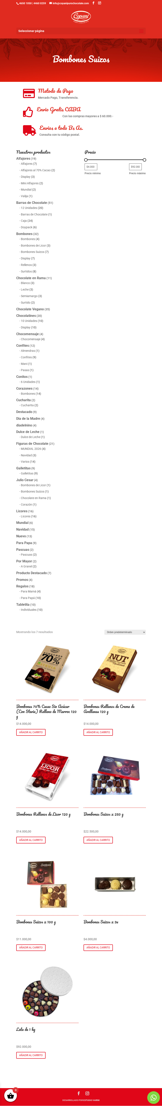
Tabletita (23, 605)
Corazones (24, 388)
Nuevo (21, 536)
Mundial (26, 189)
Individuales (28, 609)
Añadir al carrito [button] (31, 732)
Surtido (25, 302)
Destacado (24, 412)
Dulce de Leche (27, 432)
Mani (24, 363)
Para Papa (24, 543)
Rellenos (26, 265)
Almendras (28, 350)
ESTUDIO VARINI (91, 1100)
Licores (21, 511)
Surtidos (26, 271)
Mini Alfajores (30, 183)
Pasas (25, 370)
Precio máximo (137, 173)
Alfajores (23, 159)
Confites (22, 346)
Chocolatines (26, 316)
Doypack (26, 227)
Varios (25, 461)
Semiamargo (29, 296)
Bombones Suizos (32, 252)
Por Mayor (24, 561)
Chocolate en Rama (31, 278)
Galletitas (23, 468)
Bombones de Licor (33, 245)
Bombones (24, 234)
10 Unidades (29, 321)
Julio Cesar (24, 480)
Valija (24, 196)
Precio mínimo (93, 173)
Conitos (22, 377)
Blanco (25, 283)
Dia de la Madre (28, 419)
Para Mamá (28, 591)
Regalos (22, 586)
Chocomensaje (27, 334)
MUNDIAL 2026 (31, 448)
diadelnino (24, 425)
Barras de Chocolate (31, 203)
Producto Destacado (31, 573)
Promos (22, 580)
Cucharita (23, 400)
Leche (25, 289)
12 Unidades (29, 208)
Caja (24, 220)
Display (25, 176)
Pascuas (22, 550)
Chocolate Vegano (30, 309)
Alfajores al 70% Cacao (36, 170)
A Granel (26, 566)
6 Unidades (28, 382)
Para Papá (28, 598)
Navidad (26, 455)
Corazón (26, 504)
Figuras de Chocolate (32, 444)
